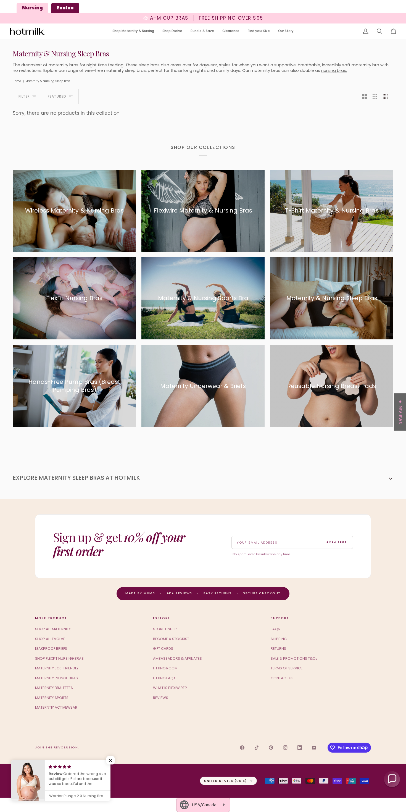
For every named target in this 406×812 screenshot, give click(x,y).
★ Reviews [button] (400, 412)
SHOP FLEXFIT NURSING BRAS (59, 658)
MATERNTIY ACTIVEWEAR (56, 707)
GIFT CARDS (163, 648)
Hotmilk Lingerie (56, 780)
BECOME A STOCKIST (171, 638)
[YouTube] (314, 747)
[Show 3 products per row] (375, 96)
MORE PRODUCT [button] (51, 618)
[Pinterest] (270, 747)
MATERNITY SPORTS (51, 697)
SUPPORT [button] (280, 618)
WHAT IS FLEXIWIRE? (170, 687)
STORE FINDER (165, 629)
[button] (133, 31)
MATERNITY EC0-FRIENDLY (56, 668)
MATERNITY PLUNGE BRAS (56, 678)
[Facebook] (242, 747)
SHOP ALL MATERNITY (53, 629)
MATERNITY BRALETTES (54, 687)
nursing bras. (334, 70)
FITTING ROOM (165, 668)
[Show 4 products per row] (386, 96)
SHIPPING (279, 638)
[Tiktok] (256, 747)
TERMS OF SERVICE (287, 668)
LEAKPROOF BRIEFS (51, 648)
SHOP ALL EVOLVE (50, 638)
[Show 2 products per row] (365, 96)
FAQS (275, 629)
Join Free (336, 542)
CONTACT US (282, 678)
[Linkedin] (299, 747)
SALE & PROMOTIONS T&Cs (294, 658)
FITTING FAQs (164, 678)
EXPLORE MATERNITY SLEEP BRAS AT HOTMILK (76, 478)
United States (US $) (225, 781)
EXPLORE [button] (161, 618)
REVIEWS (160, 697)
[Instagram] (285, 747)
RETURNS (278, 648)
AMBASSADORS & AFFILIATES (177, 658)
